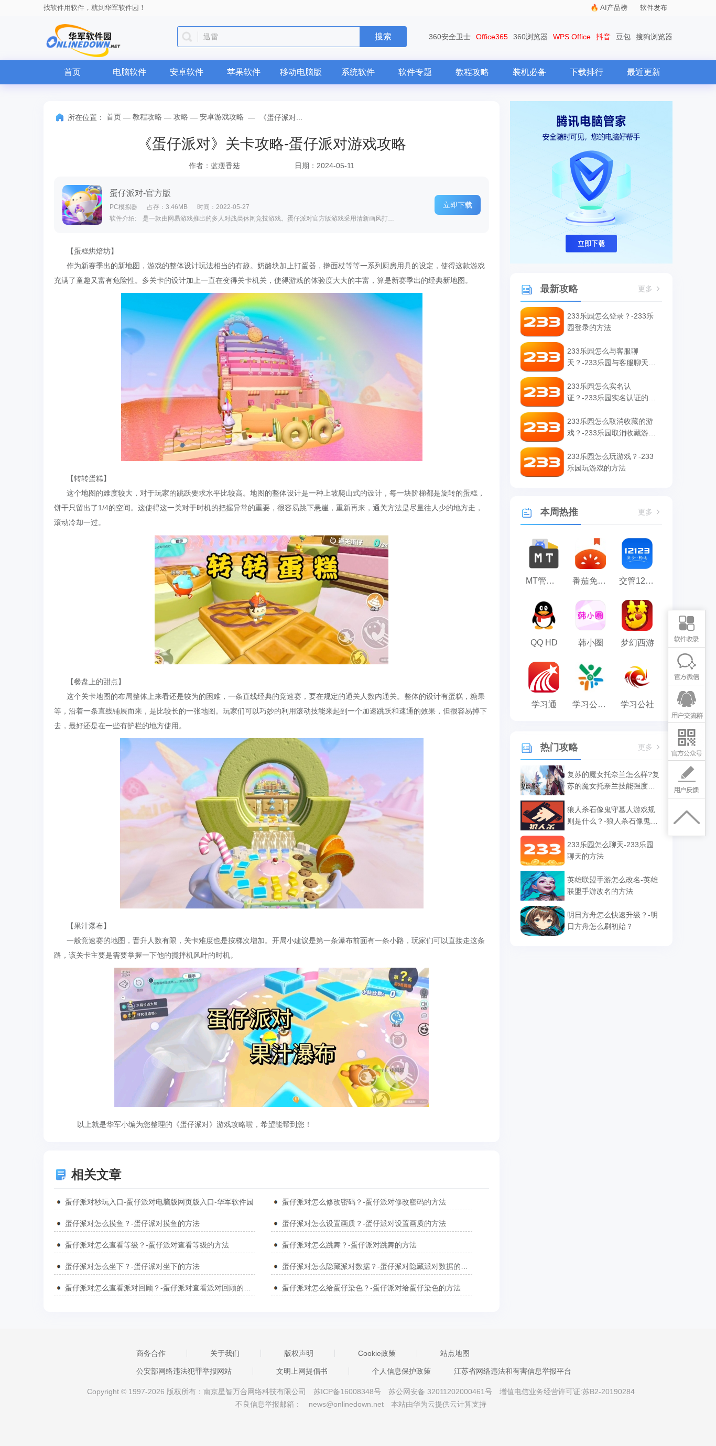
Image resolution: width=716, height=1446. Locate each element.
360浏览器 (530, 36)
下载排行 (586, 72)
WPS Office (572, 36)
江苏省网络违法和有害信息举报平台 (512, 1371)
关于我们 (225, 1353)
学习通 (544, 704)
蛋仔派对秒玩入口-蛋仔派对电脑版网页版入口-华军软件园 (159, 1202)
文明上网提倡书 (302, 1371)
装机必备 (529, 72)
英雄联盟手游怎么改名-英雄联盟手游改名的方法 (612, 885)
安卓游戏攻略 (222, 117)
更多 (645, 289)
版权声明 (298, 1353)
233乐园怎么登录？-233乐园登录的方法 (610, 322)
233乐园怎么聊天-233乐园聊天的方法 (610, 850)
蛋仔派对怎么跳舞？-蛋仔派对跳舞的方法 (349, 1245)
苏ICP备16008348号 (347, 1391)
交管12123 (639, 580)
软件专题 (415, 72)
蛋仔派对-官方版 (140, 193)
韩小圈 (590, 642)
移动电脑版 (301, 72)
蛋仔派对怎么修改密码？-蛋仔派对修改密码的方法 (364, 1202)
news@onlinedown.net (346, 1404)
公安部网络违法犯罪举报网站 (184, 1371)
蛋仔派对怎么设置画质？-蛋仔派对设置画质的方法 (364, 1223)
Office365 (492, 36)
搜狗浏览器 (654, 36)
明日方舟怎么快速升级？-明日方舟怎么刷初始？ (612, 920)
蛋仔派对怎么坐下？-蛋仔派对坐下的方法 (132, 1266)
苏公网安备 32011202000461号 (441, 1391)
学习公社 (637, 704)
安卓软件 (186, 72)
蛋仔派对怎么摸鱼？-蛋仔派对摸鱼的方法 (132, 1223)
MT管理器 (544, 580)
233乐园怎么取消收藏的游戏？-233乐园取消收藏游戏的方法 (611, 428)
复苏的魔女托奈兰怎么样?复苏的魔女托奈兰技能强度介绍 (613, 781)
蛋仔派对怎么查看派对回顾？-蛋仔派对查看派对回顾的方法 (160, 1288)
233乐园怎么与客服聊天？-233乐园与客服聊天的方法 (611, 357)
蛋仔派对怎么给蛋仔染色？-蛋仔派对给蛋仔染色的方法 (371, 1288)
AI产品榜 (613, 8)
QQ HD (544, 642)
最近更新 (643, 72)
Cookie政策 (377, 1353)
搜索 (383, 36)
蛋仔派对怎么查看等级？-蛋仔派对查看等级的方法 (147, 1245)
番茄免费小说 (593, 580)
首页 (72, 72)
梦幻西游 (637, 642)
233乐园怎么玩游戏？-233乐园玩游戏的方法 (610, 462)
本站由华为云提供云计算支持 (438, 1404)
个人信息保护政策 (401, 1371)
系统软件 (358, 72)
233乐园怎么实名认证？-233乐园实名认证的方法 (611, 392)
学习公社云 (593, 704)
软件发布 (653, 8)
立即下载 (457, 205)
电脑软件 (129, 72)
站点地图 (455, 1353)
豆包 (623, 36)
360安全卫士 (450, 36)
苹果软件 (244, 72)
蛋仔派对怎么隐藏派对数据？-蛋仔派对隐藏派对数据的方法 (377, 1266)
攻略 (180, 117)
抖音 (603, 36)
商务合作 (151, 1353)
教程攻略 (472, 72)
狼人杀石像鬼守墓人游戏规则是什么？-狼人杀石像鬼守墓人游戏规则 (612, 816)
